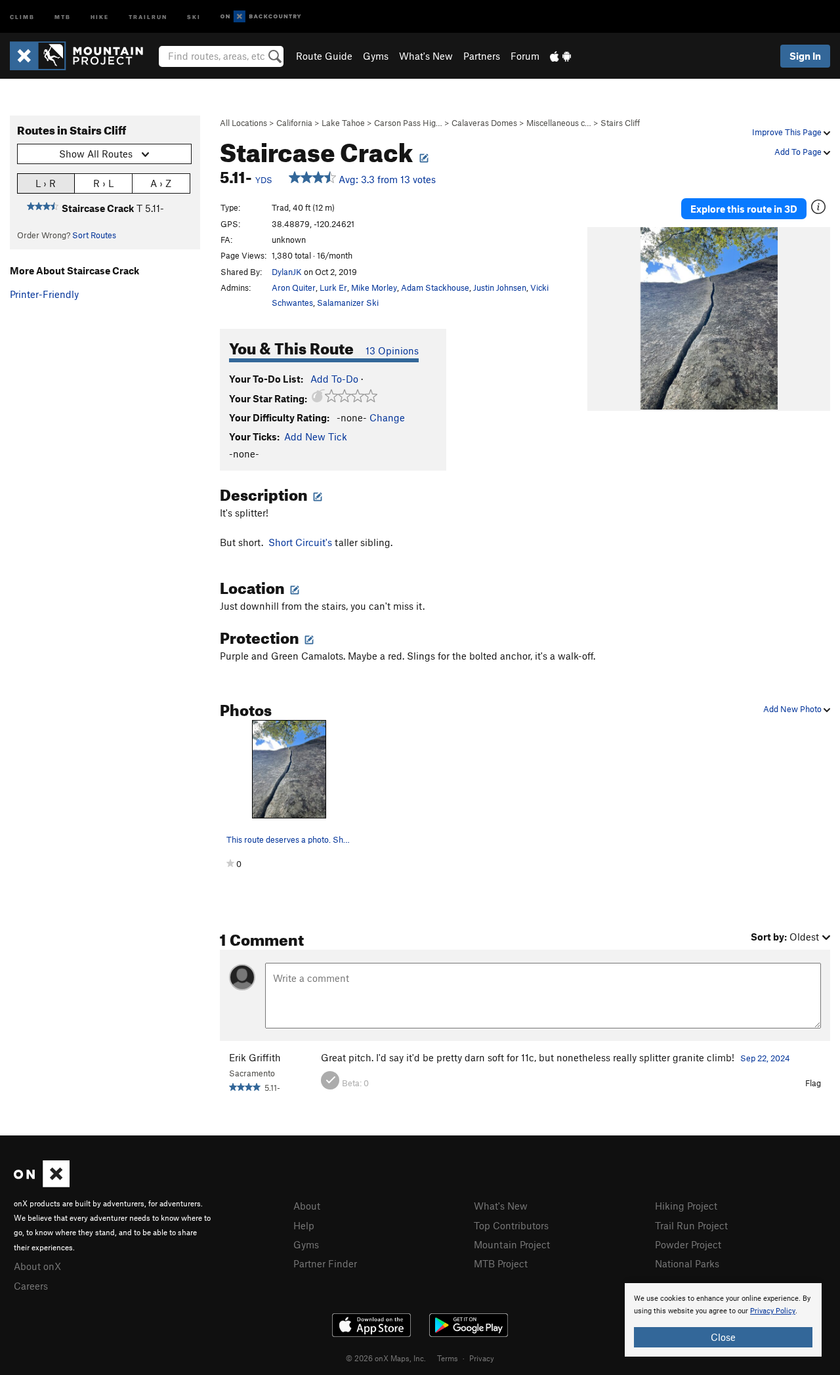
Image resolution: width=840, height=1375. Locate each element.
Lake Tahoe (343, 122)
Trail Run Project (691, 1225)
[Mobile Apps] (560, 56)
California (294, 122)
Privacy (481, 1358)
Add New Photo (793, 709)
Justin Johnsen (499, 287)
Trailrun (148, 16)
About (306, 1206)
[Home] (83, 55)
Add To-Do (334, 379)
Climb (22, 16)
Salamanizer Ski (348, 302)
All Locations (243, 122)
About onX (37, 1266)
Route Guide (324, 56)
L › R (45, 183)
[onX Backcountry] (261, 17)
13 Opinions (392, 350)
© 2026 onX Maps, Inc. (386, 1358)
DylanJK (287, 271)
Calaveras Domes (484, 122)
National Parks (687, 1263)
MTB (62, 16)
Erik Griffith (255, 1057)
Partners (481, 56)
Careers (31, 1286)
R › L (103, 183)
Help (303, 1225)
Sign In (805, 56)
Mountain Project (512, 1244)
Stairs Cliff (620, 122)
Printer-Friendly (44, 294)
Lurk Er (333, 287)
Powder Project (688, 1244)
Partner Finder (325, 1263)
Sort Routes (94, 235)
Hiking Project (686, 1206)
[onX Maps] (42, 1183)
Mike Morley (374, 287)
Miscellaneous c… (558, 122)
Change (387, 417)
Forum (525, 56)
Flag (813, 1083)
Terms (447, 1358)
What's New (426, 56)
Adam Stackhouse (435, 287)
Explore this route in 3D (743, 209)
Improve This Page (788, 132)
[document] (723, 1319)
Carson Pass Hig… (408, 122)
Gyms (375, 56)
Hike (100, 16)
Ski (194, 16)
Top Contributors (511, 1225)
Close (723, 1337)
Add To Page (799, 151)
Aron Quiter (294, 287)
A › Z (160, 183)
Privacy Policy (772, 1311)
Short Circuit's (300, 542)
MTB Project (501, 1263)
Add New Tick (315, 436)
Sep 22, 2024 (765, 1058)
